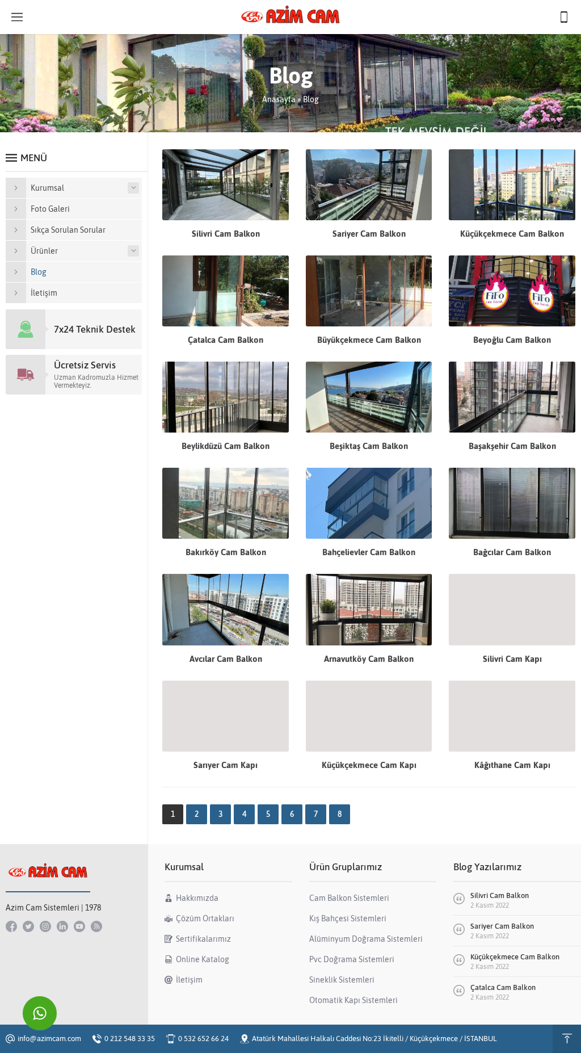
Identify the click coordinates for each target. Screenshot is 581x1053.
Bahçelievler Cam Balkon (368, 552)
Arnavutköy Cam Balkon (369, 659)
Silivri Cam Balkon (226, 233)
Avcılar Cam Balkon (226, 659)
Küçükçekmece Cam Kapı (369, 765)
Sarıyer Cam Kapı (225, 765)
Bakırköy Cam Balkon (226, 552)
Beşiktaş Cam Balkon (369, 446)
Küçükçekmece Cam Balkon (512, 233)
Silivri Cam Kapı (512, 659)
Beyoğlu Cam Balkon (512, 340)
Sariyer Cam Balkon (369, 233)
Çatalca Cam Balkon (225, 340)
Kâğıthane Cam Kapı (512, 765)
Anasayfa (279, 99)
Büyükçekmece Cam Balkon (369, 340)
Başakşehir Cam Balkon (512, 446)
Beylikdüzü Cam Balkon (226, 446)
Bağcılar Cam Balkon (512, 552)
